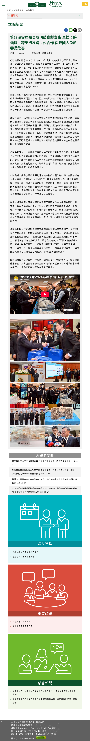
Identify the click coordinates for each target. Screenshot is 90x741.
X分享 (75, 30)
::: (8, 33)
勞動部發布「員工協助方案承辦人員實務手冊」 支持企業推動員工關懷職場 (44, 693)
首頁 (9, 10)
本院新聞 (30, 10)
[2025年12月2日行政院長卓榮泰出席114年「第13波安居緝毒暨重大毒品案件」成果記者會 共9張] (45, 340)
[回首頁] (45, 4)
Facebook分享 (66, 30)
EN (85, 3)
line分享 (71, 30)
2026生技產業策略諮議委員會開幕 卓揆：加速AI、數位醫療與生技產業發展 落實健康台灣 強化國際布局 (44, 490)
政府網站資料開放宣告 (21, 725)
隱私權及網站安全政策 (24, 722)
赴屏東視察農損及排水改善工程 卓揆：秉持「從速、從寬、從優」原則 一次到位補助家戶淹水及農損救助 (44, 472)
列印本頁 (80, 30)
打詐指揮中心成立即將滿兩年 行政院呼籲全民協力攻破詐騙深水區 (45, 463)
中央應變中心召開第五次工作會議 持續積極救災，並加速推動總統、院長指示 (45, 701)
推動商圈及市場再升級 (23, 626)
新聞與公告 (19, 10)
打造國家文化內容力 (22, 622)
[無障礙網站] (41, 738)
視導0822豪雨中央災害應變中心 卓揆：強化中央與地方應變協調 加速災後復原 (44, 481)
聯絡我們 (40, 722)
